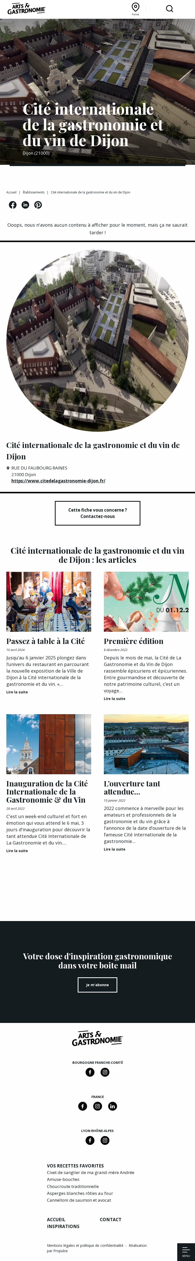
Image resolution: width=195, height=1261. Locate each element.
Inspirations (63, 1226)
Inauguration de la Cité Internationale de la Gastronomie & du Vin (47, 791)
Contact (110, 1219)
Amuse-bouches (63, 1179)
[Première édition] (146, 602)
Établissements (33, 192)
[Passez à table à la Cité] (48, 602)
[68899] (112, 1106)
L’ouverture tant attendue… (132, 787)
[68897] (105, 1072)
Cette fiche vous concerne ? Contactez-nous (97, 513)
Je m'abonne (97, 984)
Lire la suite (17, 692)
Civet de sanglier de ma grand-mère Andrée (90, 1172)
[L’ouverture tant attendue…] (146, 744)
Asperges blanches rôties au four (80, 1193)
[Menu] (186, 1250)
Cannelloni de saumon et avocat (79, 1200)
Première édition (134, 641)
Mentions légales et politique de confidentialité (85, 1245)
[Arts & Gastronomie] (27, 9)
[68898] (90, 1072)
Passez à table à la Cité (45, 641)
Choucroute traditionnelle (73, 1186)
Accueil (11, 192)
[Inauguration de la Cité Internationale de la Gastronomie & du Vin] (48, 744)
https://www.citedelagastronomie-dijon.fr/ (58, 481)
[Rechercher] (169, 9)
